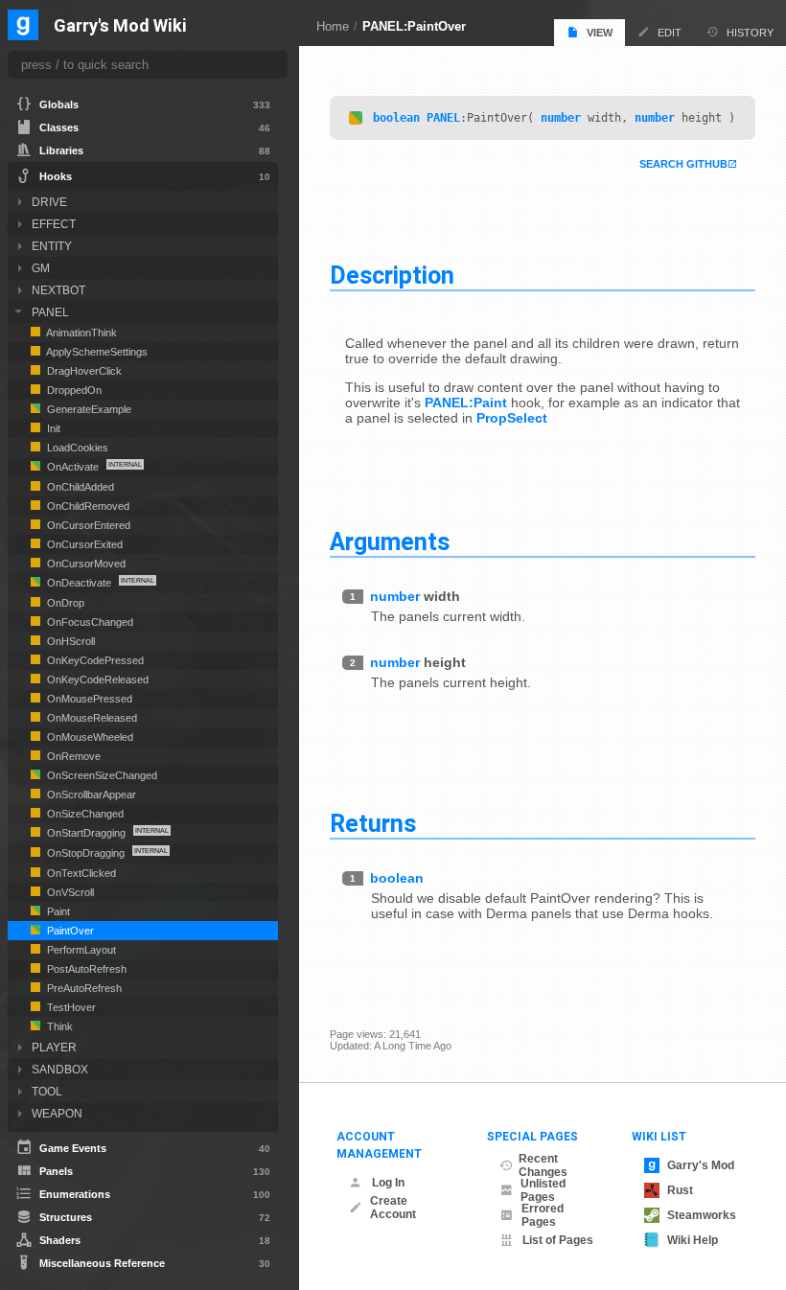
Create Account (393, 1207)
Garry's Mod (700, 1165)
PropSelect (511, 418)
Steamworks (701, 1215)
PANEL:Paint (466, 402)
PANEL (443, 118)
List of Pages (557, 1240)
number (561, 118)
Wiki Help (692, 1240)
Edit (670, 32)
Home (332, 26)
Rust (680, 1190)
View (600, 32)
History (750, 32)
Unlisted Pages (543, 1190)
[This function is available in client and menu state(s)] (355, 118)
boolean (396, 118)
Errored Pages (542, 1215)
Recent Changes (543, 1165)
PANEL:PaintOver (414, 26)
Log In (388, 1182)
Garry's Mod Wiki (120, 26)
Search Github (683, 164)
